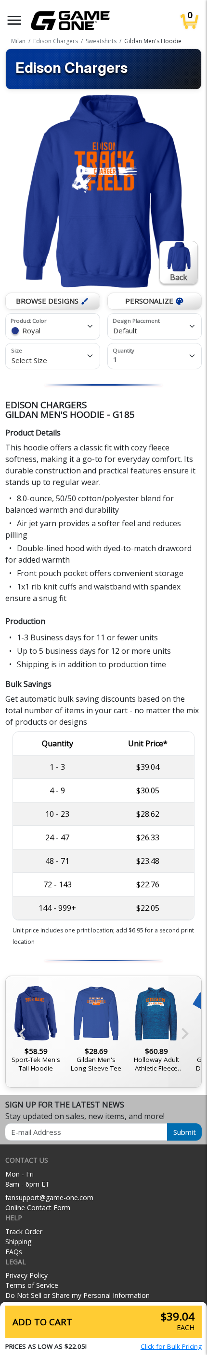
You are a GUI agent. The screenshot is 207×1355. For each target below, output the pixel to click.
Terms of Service (31, 1285)
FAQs (13, 1251)
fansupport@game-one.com (49, 1197)
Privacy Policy (26, 1275)
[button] (14, 20)
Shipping (18, 1241)
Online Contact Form (37, 1207)
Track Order (23, 1231)
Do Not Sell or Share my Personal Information (77, 1295)
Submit (184, 1132)
